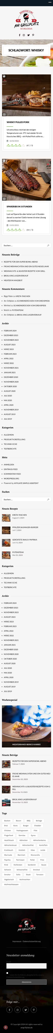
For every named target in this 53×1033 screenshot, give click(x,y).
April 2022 (8, 358)
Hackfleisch (9, 840)
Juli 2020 (8, 396)
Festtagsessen (22, 830)
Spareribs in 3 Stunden (19, 206)
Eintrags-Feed (11, 469)
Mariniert (21, 855)
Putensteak (18, 310)
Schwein (7, 870)
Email (8, 962)
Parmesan (20, 860)
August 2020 (9, 391)
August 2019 (9, 414)
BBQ (28, 821)
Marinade (8, 855)
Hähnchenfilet (28, 845)
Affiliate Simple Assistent (26, 483)
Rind (6, 865)
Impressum (16, 941)
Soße (18, 875)
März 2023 (9, 349)
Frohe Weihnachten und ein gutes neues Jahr (26, 266)
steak (28, 875)
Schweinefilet (22, 870)
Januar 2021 (10, 372)
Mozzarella (35, 855)
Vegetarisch (9, 879)
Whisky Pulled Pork (18, 122)
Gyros (33, 835)
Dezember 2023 (11, 335)
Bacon (18, 821)
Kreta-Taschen (23, 296)
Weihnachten (24, 879)
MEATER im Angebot (13, 280)
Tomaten (39, 875)
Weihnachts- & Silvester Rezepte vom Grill (24, 271)
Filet (35, 830)
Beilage (39, 821)
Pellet (32, 860)
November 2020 (11, 382)
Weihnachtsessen (11, 884)
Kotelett (22, 850)
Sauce (43, 865)
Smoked (36, 870)
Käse (33, 850)
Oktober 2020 (10, 386)
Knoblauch (8, 850)
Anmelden (9, 464)
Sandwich (32, 865)
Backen (7, 821)
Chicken (7, 830)
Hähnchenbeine (39, 840)
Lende (42, 850)
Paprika (7, 860)
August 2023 (9, 344)
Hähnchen (23, 840)
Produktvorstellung (14, 439)
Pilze (42, 860)
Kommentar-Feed (12, 474)
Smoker (7, 875)
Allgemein (9, 435)
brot (6, 825)
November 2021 (11, 368)
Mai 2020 (8, 400)
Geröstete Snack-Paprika (24, 540)
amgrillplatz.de (26, 1027)
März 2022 (9, 363)
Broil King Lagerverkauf (16, 276)
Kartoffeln (43, 845)
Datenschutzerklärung (32, 941)
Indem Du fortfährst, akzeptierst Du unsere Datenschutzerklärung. (25, 976)
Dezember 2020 (11, 377)
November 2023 (11, 340)
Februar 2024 (10, 331)
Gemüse (22, 835)
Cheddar (37, 825)
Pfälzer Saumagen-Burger (25, 527)
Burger (26, 825)
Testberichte (10, 449)
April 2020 (8, 405)
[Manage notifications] (6, 1027)
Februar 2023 (10, 354)
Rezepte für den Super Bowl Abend (21, 262)
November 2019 (11, 410)
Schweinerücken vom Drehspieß (33, 301)
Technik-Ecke (10, 444)
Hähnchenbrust (10, 845)
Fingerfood (8, 835)
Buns (15, 825)
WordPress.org (11, 478)
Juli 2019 (8, 419)
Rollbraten (18, 865)
